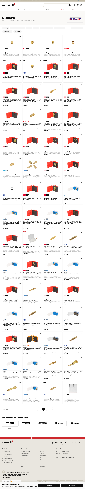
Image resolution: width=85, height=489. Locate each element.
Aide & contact (24, 455)
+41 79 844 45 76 (8, 462)
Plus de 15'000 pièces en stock (23, 0)
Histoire (42, 451)
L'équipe (42, 457)
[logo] (9, 4)
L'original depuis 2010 (8, 0)
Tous (9, 429)
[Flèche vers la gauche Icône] (38, 409)
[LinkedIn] (79, 442)
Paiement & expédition (26, 451)
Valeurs (42, 453)
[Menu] (9, 480)
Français (81, 0)
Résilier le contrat (24, 459)
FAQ (22, 466)
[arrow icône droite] (52, 409)
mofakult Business (25, 453)
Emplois (42, 462)
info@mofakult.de (8, 458)
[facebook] (68, 442)
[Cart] (81, 5)
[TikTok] (75, 442)
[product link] (12, 46)
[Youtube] (64, 442)
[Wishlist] (77, 5)
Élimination (23, 464)
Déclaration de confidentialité (29, 486)
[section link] (71, 10)
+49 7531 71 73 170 (8, 460)
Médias (42, 464)
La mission (42, 466)
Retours (22, 457)
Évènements (43, 455)
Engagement (43, 459)
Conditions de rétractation (27, 462)
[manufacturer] (10, 423)
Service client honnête (38, 0)
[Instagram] (72, 442)
